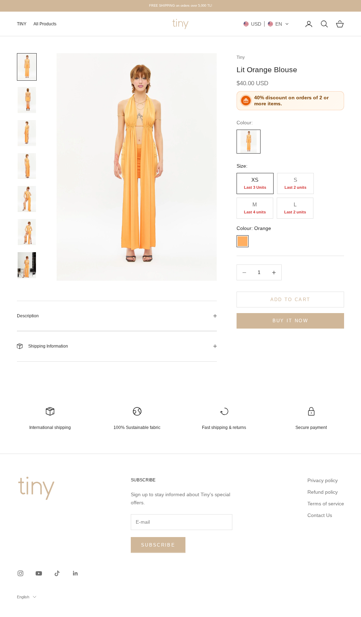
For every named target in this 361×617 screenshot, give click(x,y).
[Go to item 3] (27, 133)
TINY (21, 23)
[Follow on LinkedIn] (75, 573)
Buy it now (290, 320)
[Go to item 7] (27, 265)
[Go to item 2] (27, 100)
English (23, 597)
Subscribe (158, 545)
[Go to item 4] (27, 166)
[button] (266, 24)
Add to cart (290, 299)
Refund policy (322, 492)
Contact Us (319, 515)
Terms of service (325, 503)
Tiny (241, 57)
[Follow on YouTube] (38, 573)
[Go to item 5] (27, 199)
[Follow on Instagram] (20, 573)
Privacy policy (322, 480)
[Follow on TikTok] (57, 573)
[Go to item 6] (27, 232)
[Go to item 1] (27, 67)
